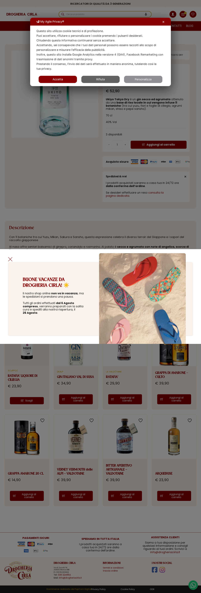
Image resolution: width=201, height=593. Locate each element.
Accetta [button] (58, 79)
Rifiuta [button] (100, 79)
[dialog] (100, 52)
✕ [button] (163, 22)
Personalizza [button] (143, 79)
